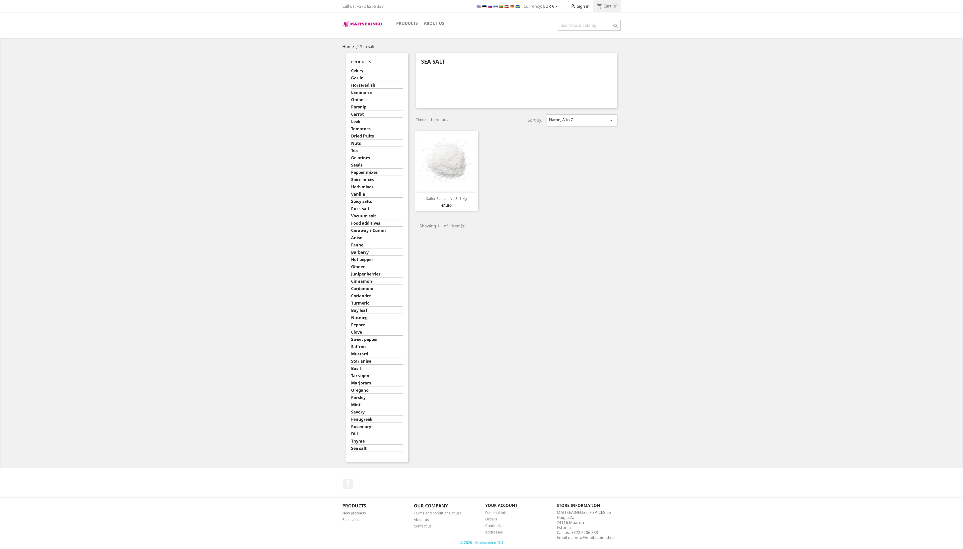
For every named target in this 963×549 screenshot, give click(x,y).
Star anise (361, 361)
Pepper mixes (364, 172)
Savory (358, 412)
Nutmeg (359, 317)
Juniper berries (365, 274)
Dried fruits (362, 136)
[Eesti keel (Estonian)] (485, 6)
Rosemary (361, 426)
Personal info (496, 512)
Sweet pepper (364, 339)
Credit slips (494, 525)
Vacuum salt (363, 216)
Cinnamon (361, 281)
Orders (491, 519)
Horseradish (363, 85)
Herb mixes (362, 187)
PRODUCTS (407, 23)
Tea (354, 150)
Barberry (360, 252)
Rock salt (360, 208)
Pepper (358, 325)
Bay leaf (359, 310)
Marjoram (361, 383)
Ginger (358, 266)
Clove (356, 332)
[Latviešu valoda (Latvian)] (507, 6)
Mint (356, 404)
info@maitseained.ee (595, 537)
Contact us (423, 526)
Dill (354, 434)
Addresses (494, 532)
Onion (357, 99)
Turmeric (360, 303)
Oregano (360, 390)
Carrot (357, 114)
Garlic (357, 78)
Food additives (365, 223)
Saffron (358, 346)
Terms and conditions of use (438, 513)
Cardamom (362, 288)
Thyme (358, 441)
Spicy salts (361, 201)
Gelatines (360, 158)
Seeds (356, 165)
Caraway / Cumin (368, 230)
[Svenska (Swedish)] (517, 6)
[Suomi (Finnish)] (496, 6)
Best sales (350, 519)
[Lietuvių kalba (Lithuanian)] (501, 6)
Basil (356, 368)
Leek (355, 121)
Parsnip (358, 107)
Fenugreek (361, 419)
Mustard (359, 354)
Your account (501, 505)
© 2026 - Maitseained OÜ (481, 542)
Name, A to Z (581, 120)
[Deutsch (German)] (512, 6)
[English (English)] (479, 6)
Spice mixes (362, 179)
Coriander (361, 296)
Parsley (358, 397)
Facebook (348, 484)
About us (434, 23)
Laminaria (361, 92)
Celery (357, 70)
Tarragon (360, 375)
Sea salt (359, 448)
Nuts (356, 143)
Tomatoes (361, 128)
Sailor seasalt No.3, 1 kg (446, 198)
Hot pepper (362, 259)
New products (354, 513)
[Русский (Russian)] (490, 6)
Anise (356, 237)
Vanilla (358, 194)
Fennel (358, 245)
